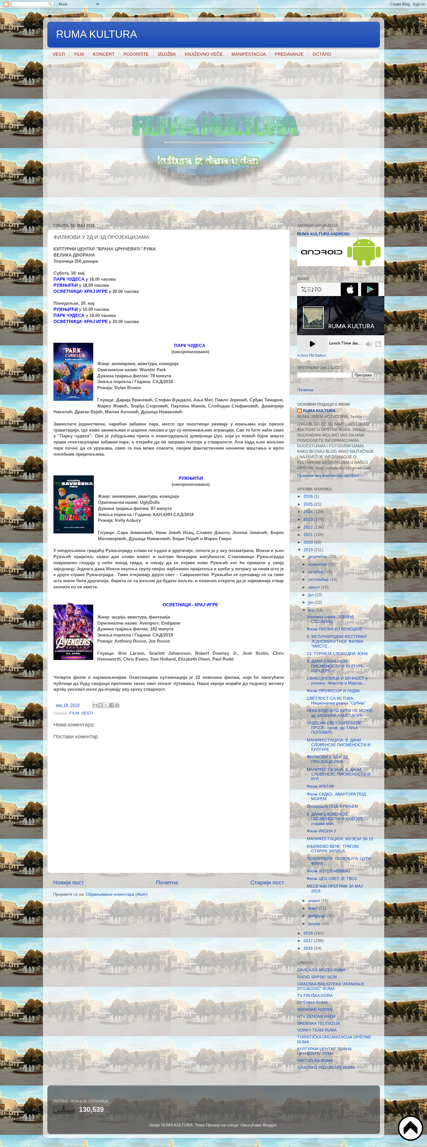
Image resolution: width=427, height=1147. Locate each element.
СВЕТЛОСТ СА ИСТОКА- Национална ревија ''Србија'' (336, 700)
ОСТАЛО (322, 54)
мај (311, 610)
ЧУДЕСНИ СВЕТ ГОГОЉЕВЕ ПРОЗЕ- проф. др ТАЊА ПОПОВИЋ (334, 728)
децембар (318, 556)
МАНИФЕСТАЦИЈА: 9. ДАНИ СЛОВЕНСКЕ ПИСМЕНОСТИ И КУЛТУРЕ (338, 745)
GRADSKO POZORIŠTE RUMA (326, 1067)
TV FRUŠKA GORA (315, 995)
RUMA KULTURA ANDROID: (324, 234)
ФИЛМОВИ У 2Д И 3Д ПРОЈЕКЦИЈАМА (327, 759)
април (314, 901)
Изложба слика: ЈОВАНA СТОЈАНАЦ (330, 619)
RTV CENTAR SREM (316, 1016)
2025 (309, 504)
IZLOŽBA (167, 54)
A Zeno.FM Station (311, 355)
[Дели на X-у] (106, 705)
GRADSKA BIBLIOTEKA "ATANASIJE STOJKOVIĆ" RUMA (331, 986)
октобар (316, 572)
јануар (315, 923)
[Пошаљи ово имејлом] (95, 705)
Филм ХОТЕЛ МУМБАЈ (328, 871)
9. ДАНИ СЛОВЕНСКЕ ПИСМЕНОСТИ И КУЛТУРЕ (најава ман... (335, 819)
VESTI (59, 54)
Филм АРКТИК (320, 786)
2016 (309, 948)
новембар (318, 564)
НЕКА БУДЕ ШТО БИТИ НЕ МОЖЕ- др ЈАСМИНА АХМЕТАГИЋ (340, 712)
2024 (309, 512)
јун (311, 602)
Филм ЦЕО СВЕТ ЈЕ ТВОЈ (332, 879)
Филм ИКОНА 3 (321, 831)
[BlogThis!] (100, 705)
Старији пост (267, 882)
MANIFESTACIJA (249, 54)
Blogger (270, 1125)
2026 (309, 496)
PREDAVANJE (289, 54)
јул (311, 595)
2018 (309, 933)
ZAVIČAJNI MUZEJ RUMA (321, 970)
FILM (79, 54)
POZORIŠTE (136, 54)
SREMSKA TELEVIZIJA (318, 1023)
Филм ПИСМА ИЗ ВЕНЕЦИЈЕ (334, 629)
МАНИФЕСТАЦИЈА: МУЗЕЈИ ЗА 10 (340, 839)
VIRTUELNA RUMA (315, 1060)
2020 (309, 542)
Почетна (167, 882)
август (314, 587)
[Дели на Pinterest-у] (117, 705)
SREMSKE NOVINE (315, 1009)
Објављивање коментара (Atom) (117, 894)
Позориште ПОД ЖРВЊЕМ (332, 806)
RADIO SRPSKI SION (317, 977)
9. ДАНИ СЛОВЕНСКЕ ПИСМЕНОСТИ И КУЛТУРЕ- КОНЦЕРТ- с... (336, 666)
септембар (319, 579)
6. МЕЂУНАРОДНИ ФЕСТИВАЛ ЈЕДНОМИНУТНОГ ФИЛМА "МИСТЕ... (337, 641)
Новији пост (68, 882)
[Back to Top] (411, 1128)
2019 (309, 550)
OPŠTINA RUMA (312, 1002)
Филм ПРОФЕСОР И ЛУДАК (333, 691)
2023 (309, 519)
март (313, 908)
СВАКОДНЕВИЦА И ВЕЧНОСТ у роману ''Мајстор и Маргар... (337, 680)
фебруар (317, 916)
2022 (309, 527)
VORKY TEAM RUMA (317, 1030)
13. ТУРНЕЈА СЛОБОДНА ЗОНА (337, 654)
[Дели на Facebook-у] (111, 705)
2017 (309, 941)
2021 (309, 535)
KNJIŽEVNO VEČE (204, 54)
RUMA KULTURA (96, 34)
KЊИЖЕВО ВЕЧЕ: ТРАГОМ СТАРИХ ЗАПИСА (333, 848)
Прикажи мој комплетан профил (328, 475)
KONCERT (103, 54)
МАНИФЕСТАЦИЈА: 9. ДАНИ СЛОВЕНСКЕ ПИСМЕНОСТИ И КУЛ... (338, 774)
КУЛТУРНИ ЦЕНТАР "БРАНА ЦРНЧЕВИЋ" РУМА (324, 1051)
